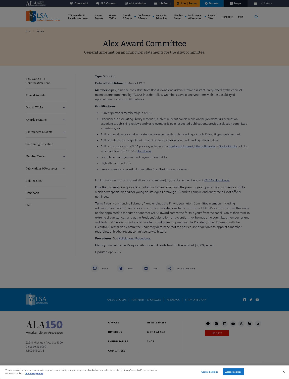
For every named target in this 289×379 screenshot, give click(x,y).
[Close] (283, 371)
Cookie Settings (209, 371)
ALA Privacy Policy (34, 373)
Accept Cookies (233, 371)
